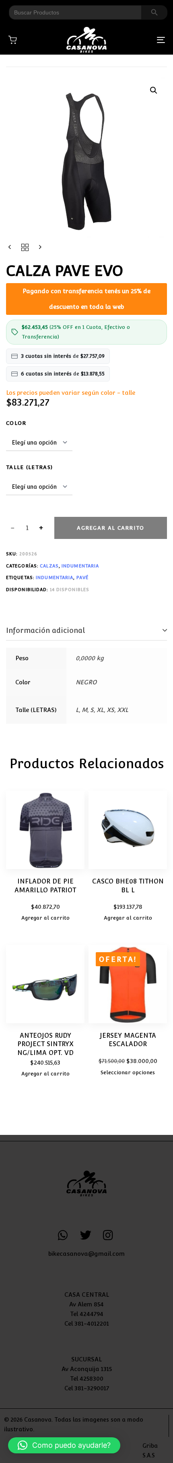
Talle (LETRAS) (29, 467)
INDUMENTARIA (80, 566)
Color (16, 423)
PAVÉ (82, 577)
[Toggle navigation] (139, 40)
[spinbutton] (27, 528)
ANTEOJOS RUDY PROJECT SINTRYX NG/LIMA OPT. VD (45, 1044)
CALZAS (49, 566)
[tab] (86, 631)
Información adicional (45, 630)
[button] (153, 90)
